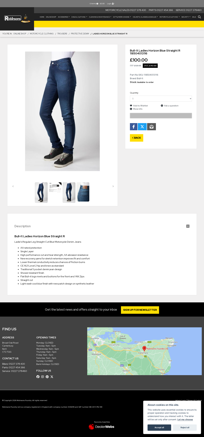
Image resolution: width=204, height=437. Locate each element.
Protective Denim (80, 33)
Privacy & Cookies (195, 400)
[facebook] (38, 376)
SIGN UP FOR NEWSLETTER (140, 310)
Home (42, 17)
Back (137, 137)
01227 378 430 (17, 363)
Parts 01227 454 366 (161, 10)
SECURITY (185, 17)
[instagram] (43, 376)
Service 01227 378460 (189, 10)
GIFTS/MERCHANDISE (121, 17)
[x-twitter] (52, 376)
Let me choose (185, 419)
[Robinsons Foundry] (17, 18)
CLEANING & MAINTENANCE (99, 17)
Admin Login (180, 400)
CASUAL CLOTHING (78, 17)
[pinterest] (48, 376)
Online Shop (51, 17)
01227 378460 (19, 371)
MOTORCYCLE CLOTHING (168, 17)
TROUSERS (62, 33)
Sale (194, 17)
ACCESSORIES (63, 17)
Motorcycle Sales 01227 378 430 (126, 10)
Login (109, 3)
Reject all (185, 427)
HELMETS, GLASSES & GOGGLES (145, 17)
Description (22, 226)
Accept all (159, 427)
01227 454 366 (17, 367)
